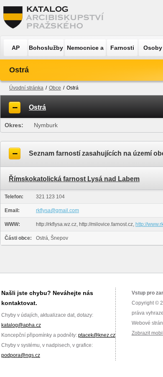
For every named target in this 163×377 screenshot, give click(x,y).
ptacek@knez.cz (96, 335)
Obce (55, 88)
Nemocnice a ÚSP (85, 50)
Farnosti (122, 47)
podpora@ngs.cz (20, 355)
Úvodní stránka (26, 88)
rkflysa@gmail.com (57, 210)
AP (16, 47)
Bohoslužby (46, 47)
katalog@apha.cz (21, 325)
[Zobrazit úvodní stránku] (56, 17)
